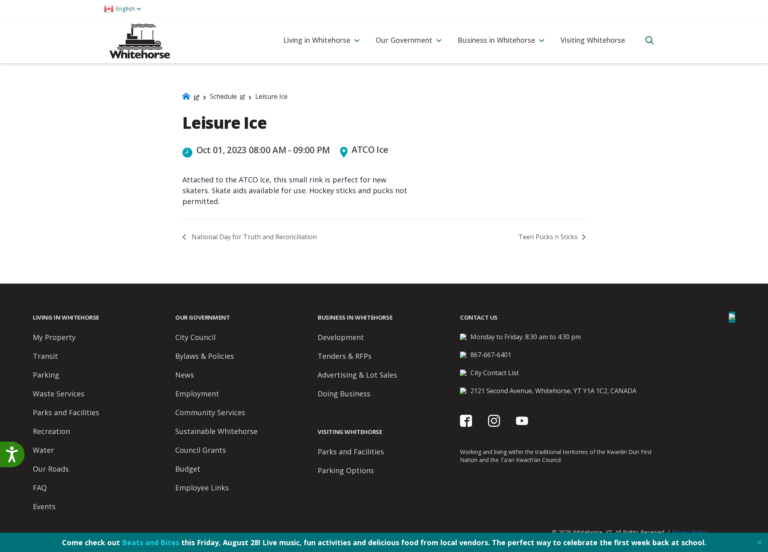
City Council (195, 337)
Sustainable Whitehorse (216, 431)
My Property (54, 337)
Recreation (51, 431)
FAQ (40, 487)
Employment (197, 393)
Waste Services (58, 393)
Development (341, 337)
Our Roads (51, 469)
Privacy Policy (689, 532)
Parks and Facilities (66, 412)
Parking (46, 375)
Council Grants (200, 450)
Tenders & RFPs (345, 356)
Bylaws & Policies (204, 356)
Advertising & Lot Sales (357, 375)
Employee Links (202, 487)
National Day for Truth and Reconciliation (253, 236)
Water (43, 450)
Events (44, 506)
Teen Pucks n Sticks (548, 236)
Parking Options (346, 470)
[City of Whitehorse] (139, 40)
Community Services (210, 412)
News (184, 375)
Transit (45, 356)
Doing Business (344, 393)
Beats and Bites (150, 542)
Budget (187, 469)
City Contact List (494, 372)
